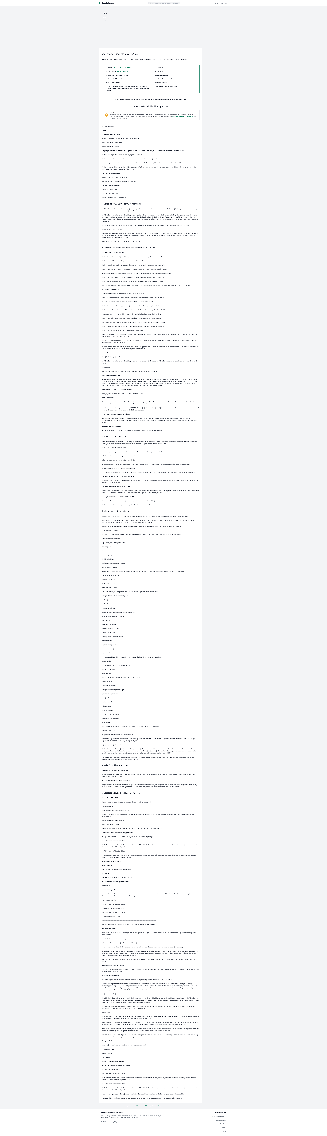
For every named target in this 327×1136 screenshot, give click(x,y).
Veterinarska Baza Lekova (219, 1116)
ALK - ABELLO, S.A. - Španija (123, 68)
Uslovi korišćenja (221, 1124)
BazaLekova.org (109, 3)
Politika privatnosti (221, 1120)
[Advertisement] (163, 35)
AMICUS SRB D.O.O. (123, 71)
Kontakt (224, 3)
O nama (215, 3)
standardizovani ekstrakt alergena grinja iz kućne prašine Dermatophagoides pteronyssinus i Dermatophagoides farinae (150, 99)
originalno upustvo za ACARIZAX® (182, 116)
